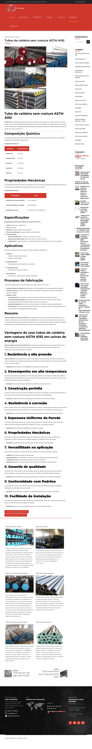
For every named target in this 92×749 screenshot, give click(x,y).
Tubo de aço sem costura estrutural (16, 573)
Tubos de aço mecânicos (43, 622)
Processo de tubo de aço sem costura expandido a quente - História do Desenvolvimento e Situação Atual (84, 306)
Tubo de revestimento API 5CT (82, 54)
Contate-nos (14, 26)
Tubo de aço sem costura (12, 37)
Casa (11, 17)
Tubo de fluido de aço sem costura (16, 622)
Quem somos (23, 17)
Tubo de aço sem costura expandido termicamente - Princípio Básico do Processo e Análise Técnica (85, 290)
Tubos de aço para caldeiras (45, 573)
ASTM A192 (25, 511)
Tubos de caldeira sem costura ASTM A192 (15, 514)
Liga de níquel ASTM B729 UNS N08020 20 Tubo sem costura (85, 175)
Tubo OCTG (78, 112)
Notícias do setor (79, 144)
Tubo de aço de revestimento (79, 71)
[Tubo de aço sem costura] (19, 545)
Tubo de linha (78, 96)
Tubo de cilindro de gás (81, 85)
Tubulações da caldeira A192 (12, 511)
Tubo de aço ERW (80, 81)
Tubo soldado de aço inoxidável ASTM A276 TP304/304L (84, 336)
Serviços (60, 17)
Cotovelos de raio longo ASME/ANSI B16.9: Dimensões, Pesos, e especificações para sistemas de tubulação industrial (85, 242)
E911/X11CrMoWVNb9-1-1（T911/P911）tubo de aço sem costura (83, 230)
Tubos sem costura (42, 526)
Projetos (49, 17)
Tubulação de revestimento (82, 66)
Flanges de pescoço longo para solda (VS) (82, 182)
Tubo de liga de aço (80, 59)
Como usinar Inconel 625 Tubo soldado (84, 264)
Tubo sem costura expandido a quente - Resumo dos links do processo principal (84, 275)
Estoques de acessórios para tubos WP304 (84, 210)
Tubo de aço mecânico (81, 104)
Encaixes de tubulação (81, 115)
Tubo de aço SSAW (80, 128)
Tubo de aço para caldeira (82, 63)
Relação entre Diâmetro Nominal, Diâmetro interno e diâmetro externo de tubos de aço (85, 192)
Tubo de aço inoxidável (81, 132)
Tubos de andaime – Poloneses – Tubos (80, 120)
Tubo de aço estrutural (81, 136)
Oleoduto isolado (79, 92)
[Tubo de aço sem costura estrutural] (19, 592)
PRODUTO (37, 17)
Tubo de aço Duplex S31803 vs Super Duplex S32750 (85, 256)
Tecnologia (72, 17)
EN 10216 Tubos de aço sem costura (84, 202)
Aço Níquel (78, 108)
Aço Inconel (78, 89)
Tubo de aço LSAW (80, 100)
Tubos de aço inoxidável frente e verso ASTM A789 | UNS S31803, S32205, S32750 (84, 220)
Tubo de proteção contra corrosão (82, 76)
